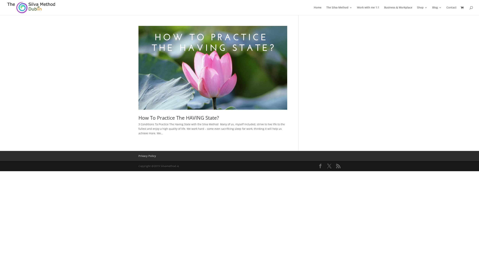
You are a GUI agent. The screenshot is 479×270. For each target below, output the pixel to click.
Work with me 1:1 (368, 7)
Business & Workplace (398, 7)
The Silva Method (337, 7)
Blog (435, 7)
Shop (420, 7)
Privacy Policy (147, 156)
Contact (451, 7)
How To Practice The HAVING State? (178, 117)
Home (317, 7)
